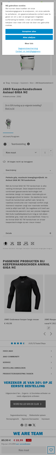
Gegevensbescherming (28, 48)
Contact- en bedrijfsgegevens (28, 51)
